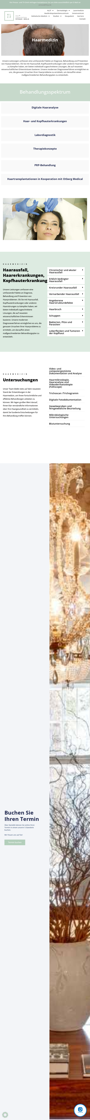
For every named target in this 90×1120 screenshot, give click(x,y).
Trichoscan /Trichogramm (63, 393)
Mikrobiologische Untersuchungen (59, 416)
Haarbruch (55, 309)
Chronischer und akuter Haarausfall (62, 271)
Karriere (80, 16)
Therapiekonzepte (45, 148)
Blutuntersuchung (59, 423)
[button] (66, 271)
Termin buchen (15, 842)
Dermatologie (62, 10)
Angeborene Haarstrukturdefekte (61, 301)
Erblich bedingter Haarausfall (59, 280)
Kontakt (82, 19)
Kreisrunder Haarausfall (63, 287)
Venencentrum (78, 13)
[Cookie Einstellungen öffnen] (5, 1117)
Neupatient (69, 16)
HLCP (49, 10)
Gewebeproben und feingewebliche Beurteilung (65, 407)
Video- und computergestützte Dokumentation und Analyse (65, 371)
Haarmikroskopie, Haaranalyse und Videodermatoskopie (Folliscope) (61, 383)
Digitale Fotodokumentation (65, 399)
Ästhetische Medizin (39, 16)
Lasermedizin (78, 10)
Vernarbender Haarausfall (64, 294)
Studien (56, 16)
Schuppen (54, 315)
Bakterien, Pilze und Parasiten (60, 323)
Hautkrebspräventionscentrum (56, 13)
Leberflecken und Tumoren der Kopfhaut (64, 332)
